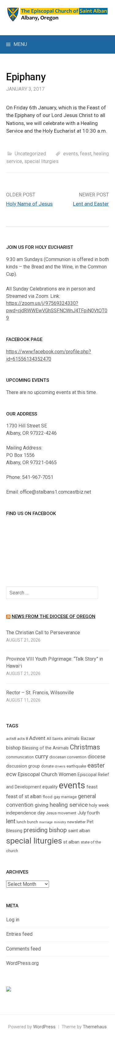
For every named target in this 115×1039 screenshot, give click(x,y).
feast (85, 154)
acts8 (11, 738)
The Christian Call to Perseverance (43, 632)
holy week (99, 805)
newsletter (76, 822)
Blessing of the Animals (45, 747)
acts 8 (22, 738)
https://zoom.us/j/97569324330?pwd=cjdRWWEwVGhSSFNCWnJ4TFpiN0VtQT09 (56, 310)
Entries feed (19, 934)
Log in (12, 920)
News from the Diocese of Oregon (53, 616)
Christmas (85, 747)
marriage (46, 822)
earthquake (76, 766)
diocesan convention (67, 757)
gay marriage (65, 796)
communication (20, 757)
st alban (71, 842)
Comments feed (23, 949)
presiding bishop (45, 830)
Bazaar (88, 738)
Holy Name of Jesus (29, 204)
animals (71, 738)
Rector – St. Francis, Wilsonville (40, 693)
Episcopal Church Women (47, 774)
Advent (37, 738)
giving (41, 805)
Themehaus (95, 1027)
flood (47, 796)
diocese (96, 757)
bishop (13, 748)
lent (10, 821)
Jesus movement (61, 813)
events (70, 154)
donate (47, 766)
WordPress (44, 1027)
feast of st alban (23, 796)
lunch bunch (27, 822)
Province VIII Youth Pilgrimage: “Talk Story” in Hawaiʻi (54, 662)
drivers (60, 766)
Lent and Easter (91, 204)
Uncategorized (30, 154)
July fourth (89, 813)
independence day (25, 813)
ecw (11, 774)
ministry (60, 822)
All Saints (55, 738)
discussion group (23, 766)
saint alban (79, 830)
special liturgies (41, 161)
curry (41, 756)
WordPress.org (22, 963)
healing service (69, 804)
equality (50, 786)
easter (96, 765)
